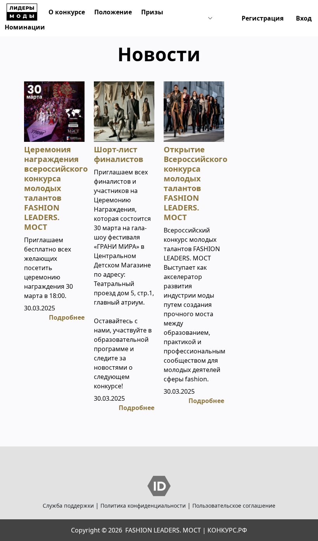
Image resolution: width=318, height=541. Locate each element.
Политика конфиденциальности (143, 505)
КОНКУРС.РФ (227, 530)
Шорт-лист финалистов (118, 154)
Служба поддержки (68, 505)
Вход (304, 18)
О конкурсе (66, 12)
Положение (113, 12)
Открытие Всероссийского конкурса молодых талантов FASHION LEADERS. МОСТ (195, 183)
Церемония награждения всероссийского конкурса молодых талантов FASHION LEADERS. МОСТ (56, 188)
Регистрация (262, 18)
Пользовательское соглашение (233, 505)
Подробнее (67, 317)
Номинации (25, 27)
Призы (152, 12)
